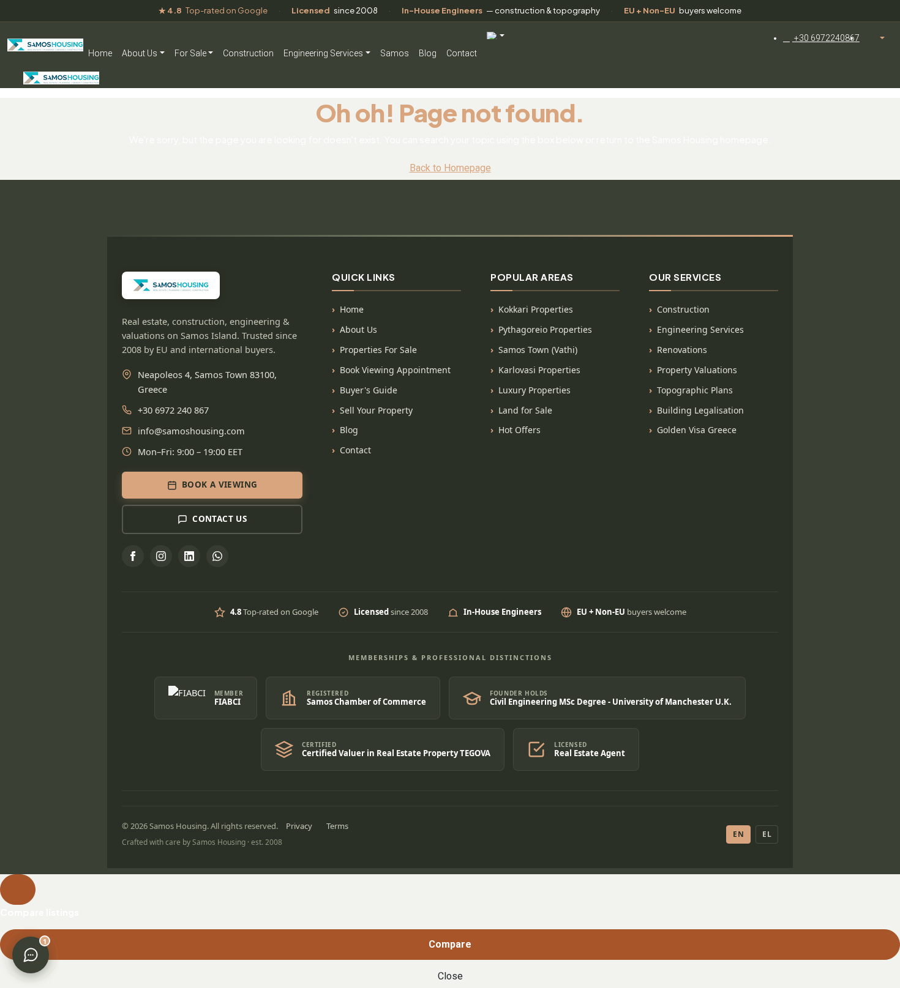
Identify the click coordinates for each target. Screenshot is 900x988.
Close (450, 976)
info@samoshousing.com (191, 431)
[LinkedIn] (189, 556)
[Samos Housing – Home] (45, 43)
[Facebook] (133, 556)
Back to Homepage (450, 168)
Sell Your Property (376, 410)
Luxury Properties (534, 390)
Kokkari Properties (535, 309)
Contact (461, 53)
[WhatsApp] (217, 556)
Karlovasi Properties (539, 370)
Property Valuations (697, 370)
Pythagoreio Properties (545, 329)
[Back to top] (18, 889)
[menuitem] (821, 38)
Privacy (299, 825)
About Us (139, 53)
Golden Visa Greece (697, 430)
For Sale (190, 53)
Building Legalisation (700, 410)
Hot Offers (519, 430)
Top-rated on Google (213, 10)
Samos (394, 53)
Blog (428, 53)
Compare (450, 944)
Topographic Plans (695, 390)
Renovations (682, 349)
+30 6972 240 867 (173, 410)
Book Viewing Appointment (395, 370)
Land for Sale (525, 410)
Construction (248, 53)
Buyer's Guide (368, 390)
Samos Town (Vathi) (537, 349)
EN (738, 834)
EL (766, 834)
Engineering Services (323, 53)
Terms (337, 825)
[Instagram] (161, 556)
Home (100, 53)
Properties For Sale (378, 349)
